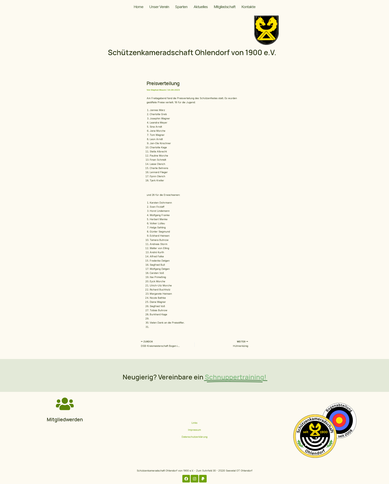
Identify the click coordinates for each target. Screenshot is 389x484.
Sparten (181, 7)
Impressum (194, 429)
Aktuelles (201, 7)
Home (138, 7)
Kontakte (248, 7)
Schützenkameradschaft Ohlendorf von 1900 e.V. (192, 52)
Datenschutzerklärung (194, 436)
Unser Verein (159, 7)
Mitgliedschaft (224, 7)
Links (194, 422)
